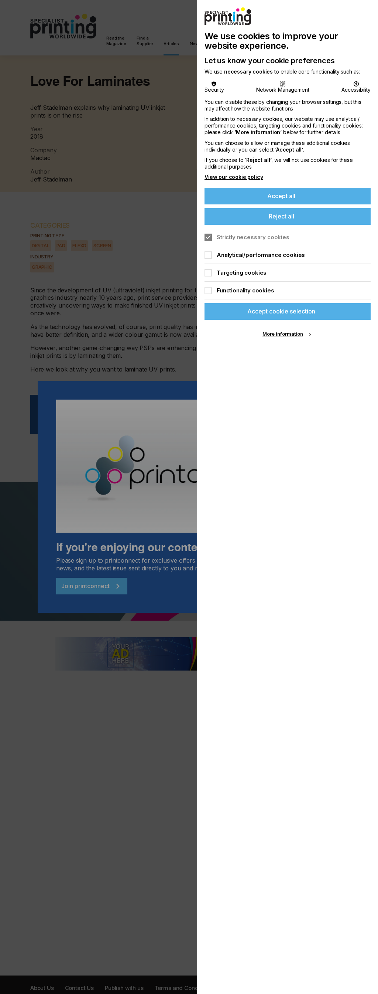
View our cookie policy (234, 177)
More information (282, 334)
